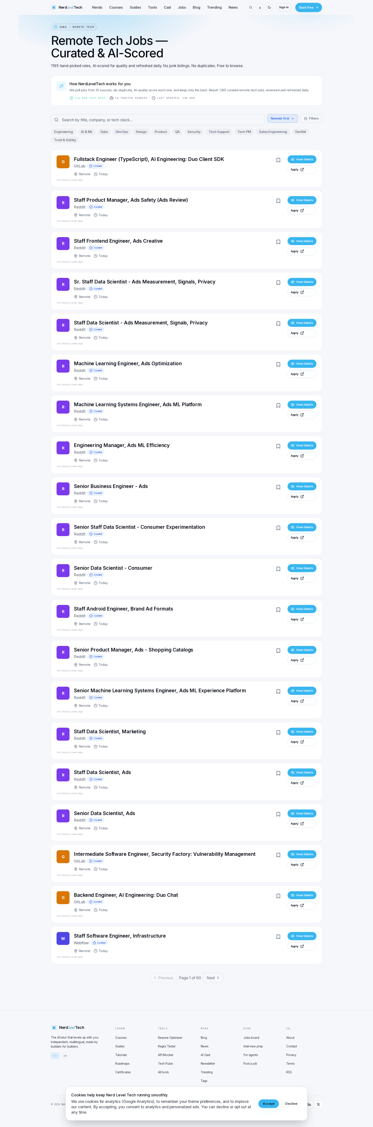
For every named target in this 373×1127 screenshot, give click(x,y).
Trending (214, 7)
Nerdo (97, 7)
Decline (291, 1104)
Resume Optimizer (170, 1037)
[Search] (250, 7)
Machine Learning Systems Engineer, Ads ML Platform (138, 404)
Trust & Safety (65, 140)
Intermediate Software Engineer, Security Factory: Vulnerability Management (165, 854)
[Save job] (278, 160)
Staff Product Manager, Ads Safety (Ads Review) (131, 200)
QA (177, 132)
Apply (295, 169)
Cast (167, 7)
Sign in (284, 7)
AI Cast (205, 1055)
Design (141, 132)
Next (211, 978)
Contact (291, 1046)
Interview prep (253, 1046)
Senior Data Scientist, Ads (104, 813)
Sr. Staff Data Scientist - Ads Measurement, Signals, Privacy (144, 282)
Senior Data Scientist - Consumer (113, 568)
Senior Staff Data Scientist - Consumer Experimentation (139, 527)
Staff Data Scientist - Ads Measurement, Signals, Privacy (140, 323)
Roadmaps (122, 1063)
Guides (135, 7)
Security (194, 132)
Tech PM (244, 132)
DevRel (300, 132)
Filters (314, 118)
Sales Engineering (273, 132)
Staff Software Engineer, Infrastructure (120, 936)
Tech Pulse (165, 1063)
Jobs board (251, 1037)
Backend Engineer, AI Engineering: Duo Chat (126, 895)
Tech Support (219, 132)
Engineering (63, 132)
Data (104, 132)
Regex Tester (167, 1046)
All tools (163, 1072)
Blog (196, 7)
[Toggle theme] (269, 7)
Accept (268, 1104)
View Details (304, 159)
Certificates (123, 1072)
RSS (289, 1072)
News (233, 7)
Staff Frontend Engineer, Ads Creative (118, 241)
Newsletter (208, 1063)
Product (161, 132)
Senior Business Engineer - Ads (111, 486)
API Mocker (166, 1055)
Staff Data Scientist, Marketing (110, 731)
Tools (152, 7)
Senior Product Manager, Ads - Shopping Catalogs (133, 650)
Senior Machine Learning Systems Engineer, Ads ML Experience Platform (160, 690)
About (290, 1037)
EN (55, 1055)
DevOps (122, 132)
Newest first (280, 118)
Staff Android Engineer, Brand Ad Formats (123, 609)
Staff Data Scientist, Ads (102, 772)
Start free (306, 7)
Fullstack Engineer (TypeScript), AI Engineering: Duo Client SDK (149, 159)
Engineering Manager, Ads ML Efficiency (122, 445)
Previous (165, 978)
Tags (204, 1081)
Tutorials (121, 1055)
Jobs (182, 7)
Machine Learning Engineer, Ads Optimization (128, 363)
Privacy (291, 1055)
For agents (250, 1055)
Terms (290, 1063)
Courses (116, 7)
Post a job (250, 1063)
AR (65, 1055)
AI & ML (86, 132)
